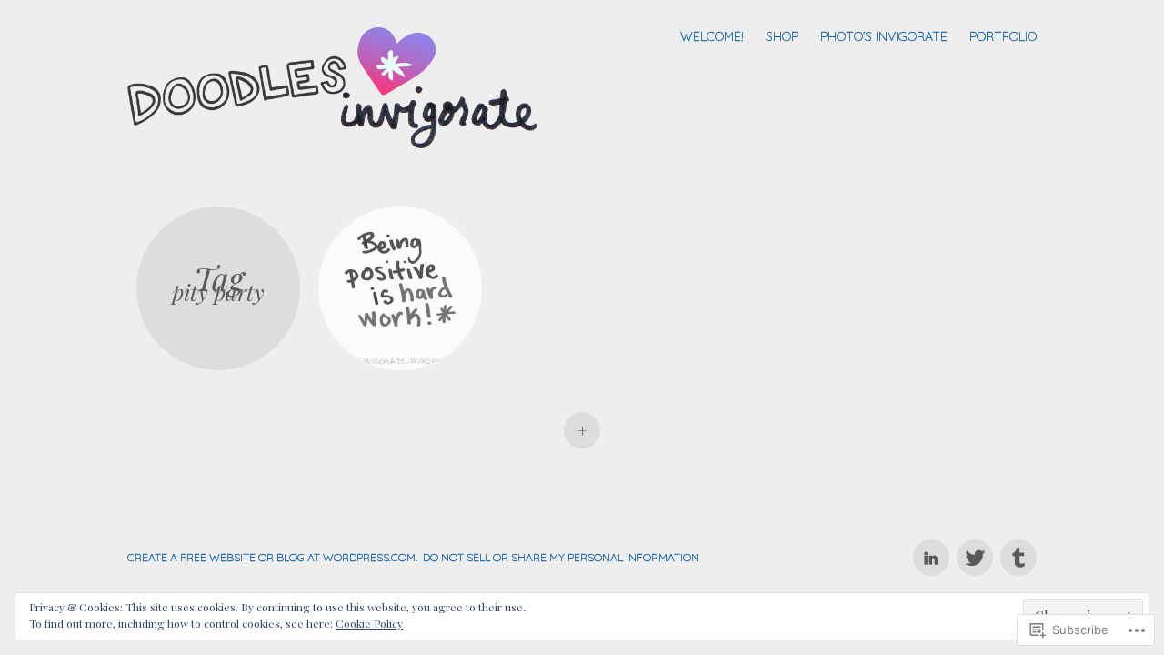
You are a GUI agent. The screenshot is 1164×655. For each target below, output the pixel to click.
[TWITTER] (974, 547)
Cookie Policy (369, 623)
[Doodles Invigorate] (339, 85)
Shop (782, 36)
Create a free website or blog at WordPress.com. (272, 557)
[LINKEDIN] (930, 547)
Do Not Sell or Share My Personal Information (561, 557)
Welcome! (712, 36)
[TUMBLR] (1016, 547)
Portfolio (1003, 36)
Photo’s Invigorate (884, 36)
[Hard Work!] (400, 288)
